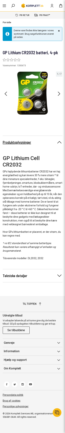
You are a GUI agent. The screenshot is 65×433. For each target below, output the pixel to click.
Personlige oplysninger (16, 406)
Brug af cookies (11, 400)
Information (12, 351)
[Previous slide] (6, 94)
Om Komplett (12, 368)
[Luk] (58, 30)
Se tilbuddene (16, 330)
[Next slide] (59, 94)
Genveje (9, 342)
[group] (32, 93)
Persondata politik (13, 394)
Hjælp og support (15, 360)
